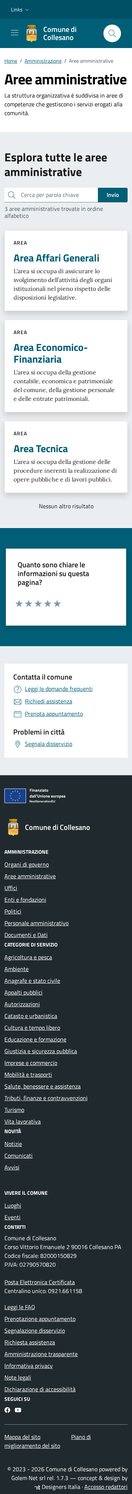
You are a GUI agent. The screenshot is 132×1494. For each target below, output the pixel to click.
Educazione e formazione (35, 1039)
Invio (113, 194)
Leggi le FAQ (19, 1307)
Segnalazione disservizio (34, 1330)
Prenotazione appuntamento (40, 1318)
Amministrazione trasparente (41, 1354)
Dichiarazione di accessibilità (40, 1389)
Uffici (10, 887)
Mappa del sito (22, 1436)
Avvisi (11, 1167)
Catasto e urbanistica (30, 1015)
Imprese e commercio (30, 1062)
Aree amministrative (30, 876)
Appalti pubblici (23, 992)
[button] (20, 10)
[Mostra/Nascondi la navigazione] (14, 32)
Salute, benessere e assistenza (42, 1086)
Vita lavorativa (22, 1121)
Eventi (12, 1217)
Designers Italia (60, 1486)
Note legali (17, 1377)
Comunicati (18, 1155)
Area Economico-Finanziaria (51, 353)
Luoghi (12, 1205)
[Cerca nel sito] (112, 33)
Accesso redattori (106, 1486)
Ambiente (16, 968)
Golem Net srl (28, 1477)
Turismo (14, 1109)
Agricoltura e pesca (28, 957)
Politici (12, 911)
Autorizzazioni (22, 1004)
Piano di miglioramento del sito (47, 1441)
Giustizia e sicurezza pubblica (40, 1051)
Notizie (13, 1143)
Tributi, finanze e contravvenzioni (46, 1098)
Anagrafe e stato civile (32, 980)
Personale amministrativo (36, 923)
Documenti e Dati (26, 934)
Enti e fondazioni (25, 899)
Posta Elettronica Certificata (39, 1282)
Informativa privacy (28, 1365)
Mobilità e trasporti (28, 1074)
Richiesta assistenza (29, 1342)
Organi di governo (26, 864)
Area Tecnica (41, 448)
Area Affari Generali (56, 258)
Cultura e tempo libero (32, 1027)
